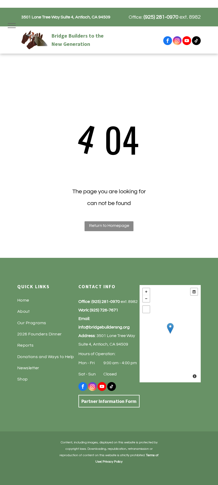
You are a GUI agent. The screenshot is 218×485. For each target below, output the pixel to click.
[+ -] (170, 333)
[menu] (12, 26)
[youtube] (186, 41)
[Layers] (194, 291)
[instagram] (177, 41)
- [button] (146, 298)
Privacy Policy (113, 461)
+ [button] (146, 291)
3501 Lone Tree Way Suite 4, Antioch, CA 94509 (65, 17)
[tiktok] (196, 41)
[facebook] (167, 41)
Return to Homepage (109, 225)
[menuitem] (47, 300)
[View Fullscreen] (146, 309)
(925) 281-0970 (161, 17)
